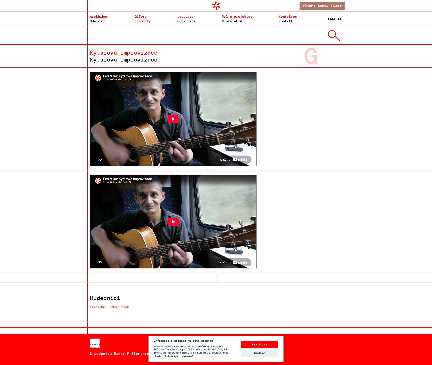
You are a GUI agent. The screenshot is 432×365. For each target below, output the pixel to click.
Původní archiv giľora (322, 6)
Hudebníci (186, 18)
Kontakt (288, 18)
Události (99, 18)
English (335, 19)
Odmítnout (259, 353)
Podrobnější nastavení (179, 356)
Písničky (143, 18)
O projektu (237, 18)
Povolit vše (259, 344)
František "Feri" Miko (109, 307)
